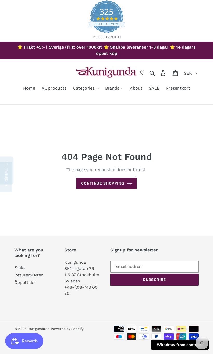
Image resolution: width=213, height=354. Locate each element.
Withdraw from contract (180, 344)
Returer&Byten (29, 275)
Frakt (19, 267)
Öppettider (25, 282)
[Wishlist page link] (142, 72)
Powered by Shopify (67, 329)
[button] (6, 177)
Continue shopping (102, 183)
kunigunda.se (39, 329)
